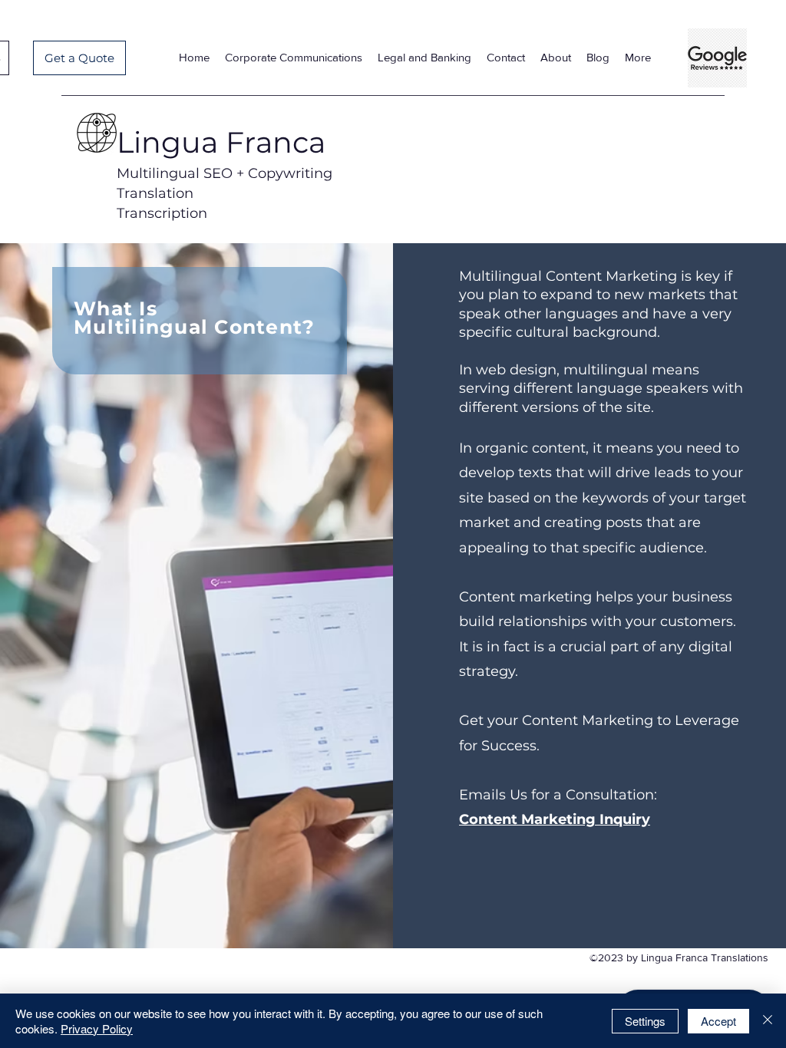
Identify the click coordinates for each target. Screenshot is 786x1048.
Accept (718, 1021)
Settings (645, 1021)
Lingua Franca (221, 142)
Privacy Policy (97, 1028)
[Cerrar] (767, 1021)
